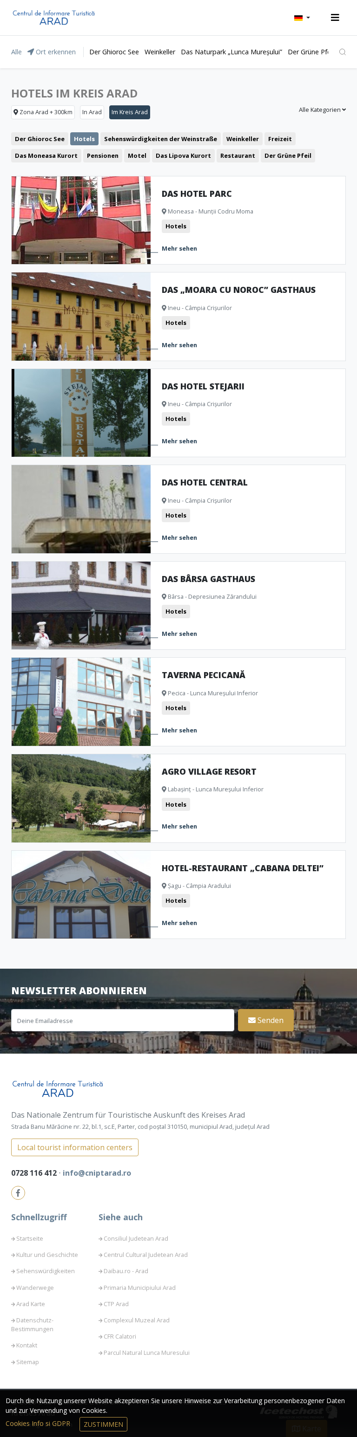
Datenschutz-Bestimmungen (32, 1324)
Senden (270, 1020)
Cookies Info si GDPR (39, 1423)
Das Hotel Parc (197, 193)
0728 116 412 (35, 1173)
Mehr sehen (179, 248)
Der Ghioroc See (114, 51)
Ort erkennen (55, 51)
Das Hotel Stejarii (203, 386)
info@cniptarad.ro (97, 1173)
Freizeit (280, 139)
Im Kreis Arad (130, 112)
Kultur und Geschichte (47, 1254)
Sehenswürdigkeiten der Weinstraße (160, 139)
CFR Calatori (120, 1336)
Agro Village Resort (209, 771)
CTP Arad (116, 1304)
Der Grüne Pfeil (311, 51)
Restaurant (237, 155)
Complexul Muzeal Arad (137, 1320)
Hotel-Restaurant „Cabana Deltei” (243, 868)
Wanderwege (35, 1287)
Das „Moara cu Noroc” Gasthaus (239, 289)
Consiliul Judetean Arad (136, 1238)
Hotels (84, 139)
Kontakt (26, 1345)
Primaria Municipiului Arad (140, 1287)
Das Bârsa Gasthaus (208, 578)
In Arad (92, 112)
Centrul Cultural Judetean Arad (146, 1254)
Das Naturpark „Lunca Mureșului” (231, 51)
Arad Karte (30, 1304)
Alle (16, 51)
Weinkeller (160, 51)
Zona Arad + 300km (45, 112)
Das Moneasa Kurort (46, 155)
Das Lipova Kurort (183, 155)
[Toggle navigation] (335, 18)
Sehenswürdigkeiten (45, 1271)
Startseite (29, 1238)
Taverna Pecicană (203, 674)
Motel (137, 155)
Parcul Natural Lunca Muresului (147, 1352)
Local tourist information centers (74, 1147)
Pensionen (103, 155)
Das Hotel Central (205, 482)
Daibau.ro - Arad (126, 1271)
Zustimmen (103, 1424)
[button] (302, 17)
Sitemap (27, 1362)
